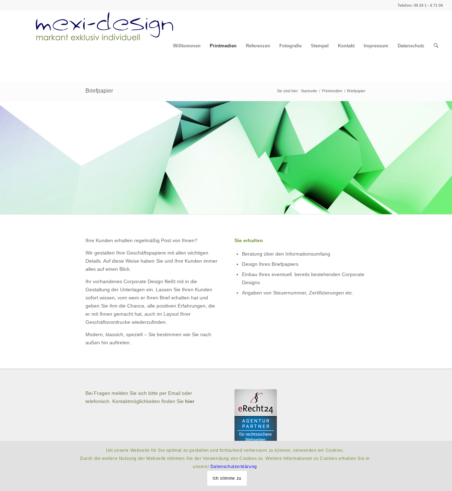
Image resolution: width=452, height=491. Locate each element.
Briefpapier (99, 91)
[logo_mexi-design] (92, 46)
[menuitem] (186, 46)
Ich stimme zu (227, 477)
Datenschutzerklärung (233, 466)
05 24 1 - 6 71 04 (428, 5)
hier (189, 401)
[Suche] (436, 46)
